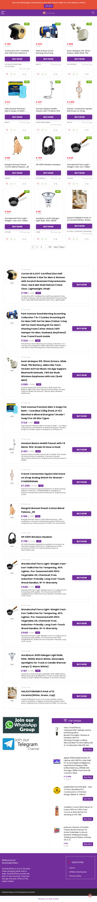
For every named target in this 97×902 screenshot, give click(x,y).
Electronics (72, 64)
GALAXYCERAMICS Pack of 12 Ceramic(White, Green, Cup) (79, 220)
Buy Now (17, 59)
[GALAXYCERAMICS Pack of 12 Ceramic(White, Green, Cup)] (79, 199)
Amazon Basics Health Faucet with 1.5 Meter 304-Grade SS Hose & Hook (48, 110)
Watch (69, 122)
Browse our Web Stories (48, 899)
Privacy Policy (75, 876)
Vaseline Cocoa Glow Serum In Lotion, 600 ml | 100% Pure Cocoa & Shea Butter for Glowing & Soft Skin (78, 811)
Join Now (48, 6)
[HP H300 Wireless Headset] (48, 145)
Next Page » (59, 247)
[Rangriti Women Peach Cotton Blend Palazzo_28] (17, 145)
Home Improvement (43, 122)
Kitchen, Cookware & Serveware (79, 231)
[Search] (93, 12)
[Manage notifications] (90, 895)
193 (50, 247)
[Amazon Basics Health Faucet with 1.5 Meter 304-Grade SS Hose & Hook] (48, 89)
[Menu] (3, 12)
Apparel (7, 178)
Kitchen (70, 178)
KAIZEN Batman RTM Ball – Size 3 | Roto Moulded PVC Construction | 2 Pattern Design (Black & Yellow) (78, 791)
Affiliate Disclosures (78, 872)
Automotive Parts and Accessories (13, 65)
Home (38, 232)
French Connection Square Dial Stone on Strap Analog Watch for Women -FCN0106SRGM (79, 112)
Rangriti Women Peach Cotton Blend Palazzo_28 (17, 165)
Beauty (38, 64)
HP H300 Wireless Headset (48, 164)
